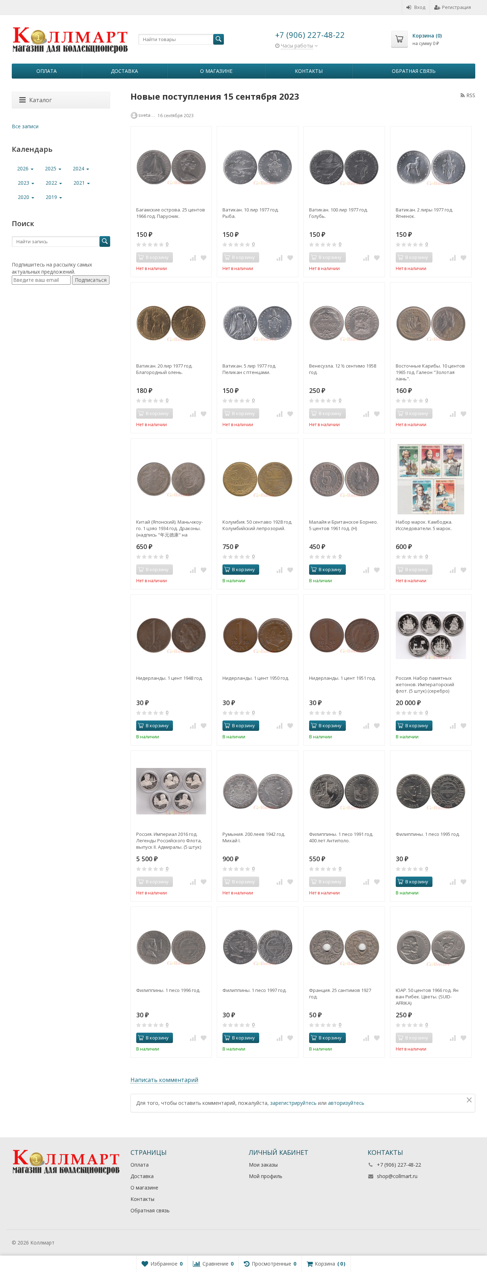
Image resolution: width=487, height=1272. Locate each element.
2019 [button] (52, 197)
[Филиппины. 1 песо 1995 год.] (431, 791)
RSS (470, 95)
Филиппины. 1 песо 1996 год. (168, 990)
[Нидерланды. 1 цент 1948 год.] (171, 635)
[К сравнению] (193, 257)
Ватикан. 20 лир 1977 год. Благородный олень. (164, 369)
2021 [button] (79, 182)
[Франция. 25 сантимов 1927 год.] (344, 947)
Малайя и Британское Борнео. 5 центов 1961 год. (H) (343, 525)
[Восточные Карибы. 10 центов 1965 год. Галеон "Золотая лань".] (431, 323)
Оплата (46, 71)
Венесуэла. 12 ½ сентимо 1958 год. (342, 369)
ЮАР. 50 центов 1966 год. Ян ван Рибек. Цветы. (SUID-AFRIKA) (427, 996)
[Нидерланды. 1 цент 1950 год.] (257, 635)
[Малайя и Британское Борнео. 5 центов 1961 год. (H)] (344, 479)
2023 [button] (24, 182)
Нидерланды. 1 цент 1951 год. (342, 678)
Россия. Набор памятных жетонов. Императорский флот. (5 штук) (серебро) (425, 684)
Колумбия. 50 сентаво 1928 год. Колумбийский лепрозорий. (257, 525)
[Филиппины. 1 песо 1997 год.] (257, 947)
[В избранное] (203, 257)
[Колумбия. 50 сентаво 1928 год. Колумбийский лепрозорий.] (257, 479)
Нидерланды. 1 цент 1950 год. (255, 678)
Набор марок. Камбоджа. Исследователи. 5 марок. (424, 525)
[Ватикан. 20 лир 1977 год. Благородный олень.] (171, 323)
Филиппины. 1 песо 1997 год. (254, 990)
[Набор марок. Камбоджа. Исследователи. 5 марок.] (431, 479)
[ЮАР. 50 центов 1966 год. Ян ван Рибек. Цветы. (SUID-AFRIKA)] (431, 947)
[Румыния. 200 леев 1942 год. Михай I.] (257, 791)
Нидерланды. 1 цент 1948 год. (169, 678)
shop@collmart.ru (397, 1176)
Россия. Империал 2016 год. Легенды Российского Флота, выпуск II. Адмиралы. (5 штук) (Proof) (169, 840)
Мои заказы (263, 1164)
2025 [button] (51, 168)
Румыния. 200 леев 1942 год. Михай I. (253, 837)
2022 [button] (52, 182)
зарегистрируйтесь (293, 1102)
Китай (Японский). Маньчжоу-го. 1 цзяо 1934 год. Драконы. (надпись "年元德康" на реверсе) (169, 528)
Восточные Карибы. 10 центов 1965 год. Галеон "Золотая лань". (430, 372)
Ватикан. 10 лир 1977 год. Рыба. (250, 212)
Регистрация (456, 7)
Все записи (25, 126)
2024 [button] (79, 168)
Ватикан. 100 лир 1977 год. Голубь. (338, 212)
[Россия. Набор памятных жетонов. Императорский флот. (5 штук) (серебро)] (431, 635)
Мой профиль (265, 1176)
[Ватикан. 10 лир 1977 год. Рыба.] (257, 167)
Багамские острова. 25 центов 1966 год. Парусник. (170, 212)
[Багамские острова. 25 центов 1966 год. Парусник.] (171, 167)
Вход (419, 7)
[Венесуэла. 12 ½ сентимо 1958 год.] (344, 323)
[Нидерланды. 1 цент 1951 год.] (344, 635)
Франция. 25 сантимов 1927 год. (340, 993)
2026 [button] (23, 168)
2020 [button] (24, 197)
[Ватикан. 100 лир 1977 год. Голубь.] (344, 167)
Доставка (124, 71)
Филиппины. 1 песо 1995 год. (428, 834)
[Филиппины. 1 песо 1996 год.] (171, 947)
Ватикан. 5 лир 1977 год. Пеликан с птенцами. (249, 369)
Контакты (309, 71)
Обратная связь (414, 71)
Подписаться (91, 279)
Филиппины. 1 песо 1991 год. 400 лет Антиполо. (341, 837)
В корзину (243, 569)
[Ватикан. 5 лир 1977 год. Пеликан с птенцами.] (257, 323)
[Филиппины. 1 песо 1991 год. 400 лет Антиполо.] (344, 791)
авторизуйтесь (346, 1102)
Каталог (40, 100)
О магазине (216, 71)
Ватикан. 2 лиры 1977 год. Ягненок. (424, 212)
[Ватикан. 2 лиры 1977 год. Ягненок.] (431, 167)
